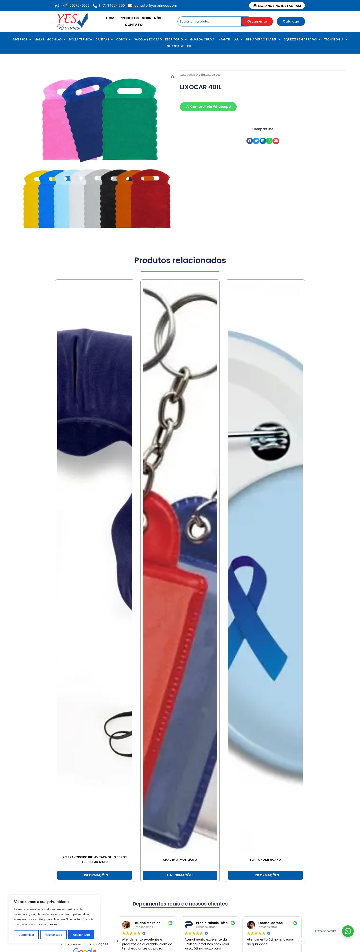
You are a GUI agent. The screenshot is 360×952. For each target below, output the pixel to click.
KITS (190, 46)
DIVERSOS (20, 39)
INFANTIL (224, 39)
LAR (236, 39)
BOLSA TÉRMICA (80, 39)
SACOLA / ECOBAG (148, 39)
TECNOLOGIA (333, 39)
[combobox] (209, 21)
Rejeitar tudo (53, 934)
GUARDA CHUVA (202, 39)
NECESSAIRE (175, 46)
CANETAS (102, 39)
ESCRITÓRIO (174, 39)
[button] (173, 77)
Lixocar (217, 74)
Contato (133, 24)
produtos (129, 18)
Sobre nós (151, 18)
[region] (54, 919)
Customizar (26, 934)
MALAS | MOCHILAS (48, 39)
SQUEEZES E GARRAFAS (300, 39)
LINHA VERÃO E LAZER (261, 39)
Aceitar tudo (81, 934)
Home (111, 18)
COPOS (121, 39)
